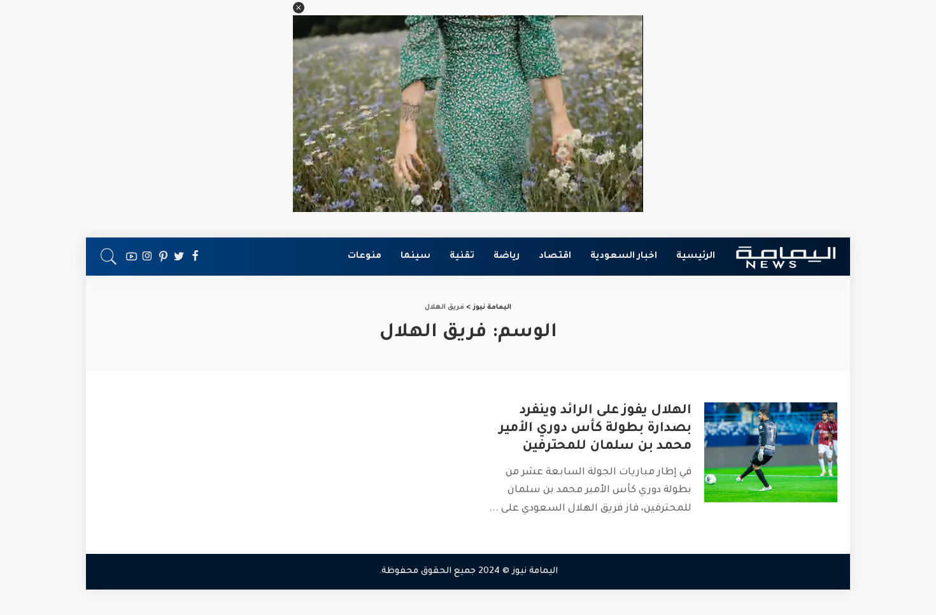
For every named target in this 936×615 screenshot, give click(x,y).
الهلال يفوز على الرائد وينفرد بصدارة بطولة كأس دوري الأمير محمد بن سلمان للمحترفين (595, 429)
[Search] (109, 256)
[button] (298, 7)
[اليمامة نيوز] (785, 256)
